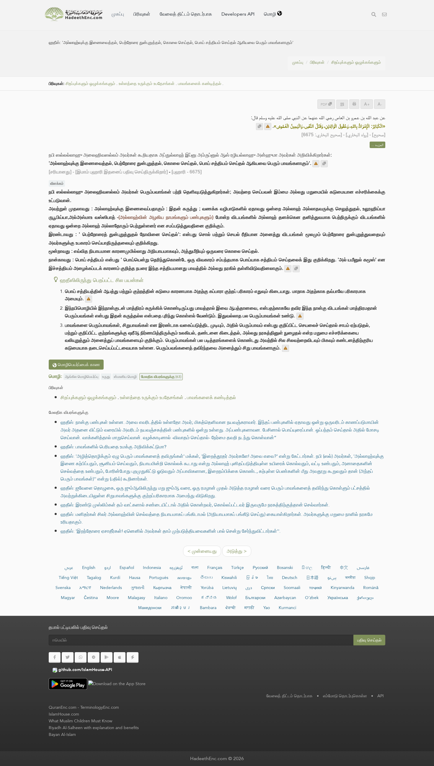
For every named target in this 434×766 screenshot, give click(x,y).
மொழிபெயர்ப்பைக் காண (78, 364)
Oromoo (184, 597)
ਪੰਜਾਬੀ (230, 607)
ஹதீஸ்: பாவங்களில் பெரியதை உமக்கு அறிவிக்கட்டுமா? (114, 446)
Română (370, 587)
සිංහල (307, 567)
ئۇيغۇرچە (176, 567)
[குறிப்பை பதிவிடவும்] (267, 126)
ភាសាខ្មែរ (180, 607)
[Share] (342, 104)
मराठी (249, 607)
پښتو (331, 577)
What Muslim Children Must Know (80, 721)
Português (158, 577)
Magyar (68, 597)
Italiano (160, 597)
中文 (344, 567)
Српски (268, 587)
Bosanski (285, 567)
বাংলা (194, 567)
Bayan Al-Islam (62, 734)
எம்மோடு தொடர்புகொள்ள (345, 696)
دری (249, 587)
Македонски (149, 607)
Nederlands (111, 587)
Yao (266, 607)
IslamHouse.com (64, 714)
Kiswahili (229, 577)
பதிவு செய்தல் (369, 640)
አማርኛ (85, 587)
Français (214, 567)
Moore (113, 597)
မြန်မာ (252, 577)
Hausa (134, 577)
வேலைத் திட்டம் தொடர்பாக (186, 14)
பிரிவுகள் (141, 14)
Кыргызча (162, 587)
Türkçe (237, 567)
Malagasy (136, 597)
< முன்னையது (202, 551)
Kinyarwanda (342, 587)
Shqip (369, 577)
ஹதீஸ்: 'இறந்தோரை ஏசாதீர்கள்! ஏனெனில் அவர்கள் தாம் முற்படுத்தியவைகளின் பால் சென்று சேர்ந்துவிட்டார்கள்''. (170, 531)
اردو (107, 567)
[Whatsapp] (81, 657)
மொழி (270, 14)
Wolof (231, 597)
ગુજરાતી (137, 587)
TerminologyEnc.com (99, 707)
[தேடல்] (373, 15)
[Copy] (259, 126)
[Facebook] (55, 657)
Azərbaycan (285, 597)
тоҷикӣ (315, 587)
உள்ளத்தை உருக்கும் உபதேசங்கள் (146, 83)
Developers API (237, 14)
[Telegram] (93, 657)
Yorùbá (207, 587)
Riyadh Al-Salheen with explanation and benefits (94, 727)
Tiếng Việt (68, 577)
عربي (69, 567)
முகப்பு (118, 14)
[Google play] (106, 657)
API (380, 696)
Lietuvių (229, 587)
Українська (337, 597)
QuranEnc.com (62, 707)
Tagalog (94, 577)
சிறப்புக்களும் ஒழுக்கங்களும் (356, 62)
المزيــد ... (377, 145)
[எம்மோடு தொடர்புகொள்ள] (384, 15)
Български (255, 597)
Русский (260, 567)
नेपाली (186, 587)
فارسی (363, 567)
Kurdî (115, 577)
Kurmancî (287, 607)
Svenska (63, 587)
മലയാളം (184, 577)
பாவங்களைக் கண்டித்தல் (199, 83)
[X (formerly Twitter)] (68, 657)
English (88, 567)
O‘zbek (312, 597)
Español (127, 567)
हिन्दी (326, 567)
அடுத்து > (237, 551)
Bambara (208, 607)
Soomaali (292, 587)
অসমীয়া (350, 577)
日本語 (312, 577)
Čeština (91, 597)
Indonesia (152, 567)
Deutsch (289, 577)
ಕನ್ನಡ (209, 597)
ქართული (365, 597)
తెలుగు (206, 577)
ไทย (270, 577)
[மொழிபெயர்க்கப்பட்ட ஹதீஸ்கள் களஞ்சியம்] (73, 14)
